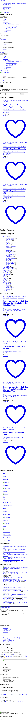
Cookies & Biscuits (7, 267)
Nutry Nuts (8, 255)
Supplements (25, 100)
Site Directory (6, 8)
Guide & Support (7, 23)
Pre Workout (9, 287)
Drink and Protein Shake (9, 268)
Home (4, 19)
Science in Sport (10, 263)
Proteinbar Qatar (9, 701)
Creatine (8, 285)
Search (4, 76)
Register (5, 49)
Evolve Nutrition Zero (14, 142)
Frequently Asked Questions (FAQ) (14, 24)
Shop (4, 9)
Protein (19, 100)
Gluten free (5, 271)
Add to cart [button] (5, 115)
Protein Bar (5, 278)
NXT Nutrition (9, 256)
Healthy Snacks (23, 142)
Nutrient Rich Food (10, 254)
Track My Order (7, 7)
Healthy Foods (6, 273)
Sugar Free (5, 281)
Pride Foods (9, 259)
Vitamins (8, 289)
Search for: (2, 34)
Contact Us (8, 30)
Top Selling (5, 31)
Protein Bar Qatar (8, 656)
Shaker (4, 279)
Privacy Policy (9, 28)
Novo (7, 252)
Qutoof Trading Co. (19, 701)
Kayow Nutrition (10, 251)
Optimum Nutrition (10, 258)
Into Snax (8, 250)
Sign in (4, 44)
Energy (7, 286)
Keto (4, 275)
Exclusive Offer (6, 270)
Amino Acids (9, 283)
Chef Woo (8, 243)
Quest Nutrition (9, 262)
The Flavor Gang (10, 264)
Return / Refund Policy (11, 26)
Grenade (8, 247)
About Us (5, 22)
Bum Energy (9, 240)
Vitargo (7, 266)
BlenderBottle (9, 239)
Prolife (7, 260)
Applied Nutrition (13, 100)
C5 (6, 242)
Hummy (8, 248)
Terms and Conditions (11, 27)
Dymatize (8, 244)
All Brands (5, 100)
